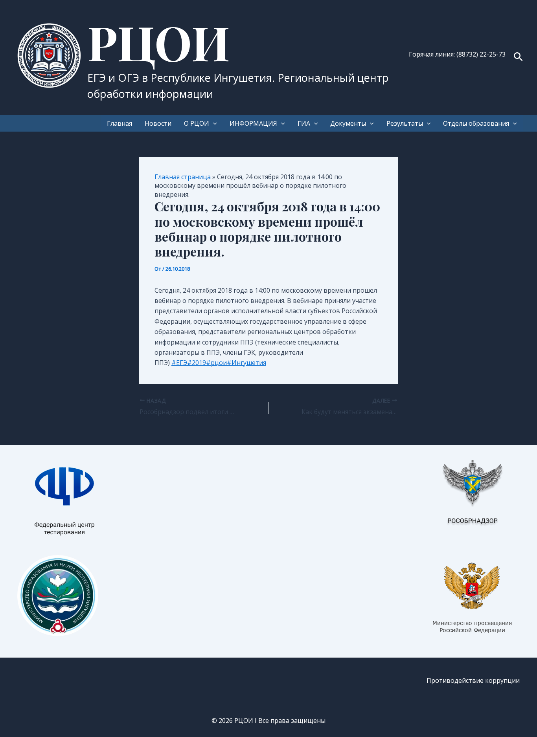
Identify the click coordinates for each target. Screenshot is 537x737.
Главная (119, 123)
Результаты (404, 123)
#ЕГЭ (179, 362)
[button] (518, 57)
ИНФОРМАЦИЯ (253, 123)
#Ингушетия (246, 362)
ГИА (304, 123)
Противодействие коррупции (473, 680)
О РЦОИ (196, 123)
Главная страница (182, 176)
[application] (213, 123)
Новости (158, 123)
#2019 (196, 362)
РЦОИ (158, 41)
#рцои (216, 362)
